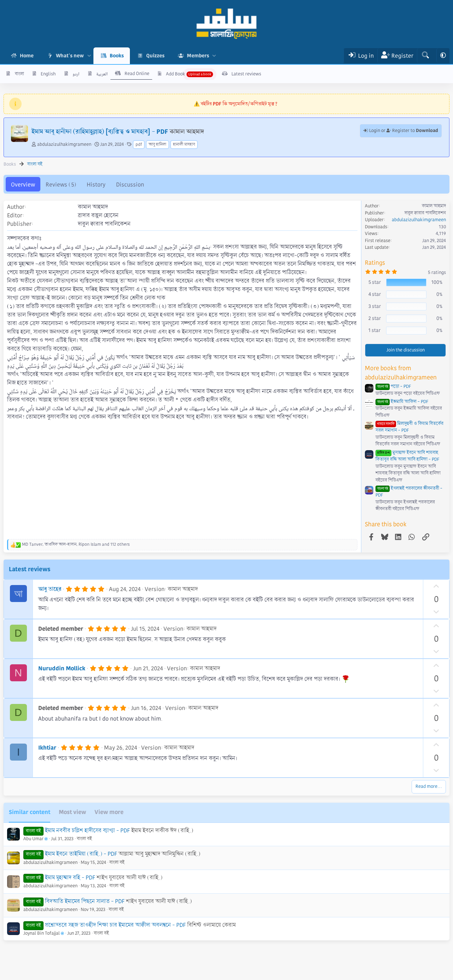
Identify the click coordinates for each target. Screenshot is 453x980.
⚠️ (235, 103)
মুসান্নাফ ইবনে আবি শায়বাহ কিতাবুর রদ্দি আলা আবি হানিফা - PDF (407, 456)
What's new (70, 55)
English (48, 74)
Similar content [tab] (29, 812)
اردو (76, 74)
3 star (374, 306)
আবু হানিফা (157, 145)
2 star (374, 318)
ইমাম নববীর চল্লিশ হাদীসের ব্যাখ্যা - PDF (87, 830)
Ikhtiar (47, 747)
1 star (374, 330)
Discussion (130, 184)
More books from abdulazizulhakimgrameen (401, 373)
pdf (139, 145)
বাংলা (19, 74)
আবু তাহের (49, 589)
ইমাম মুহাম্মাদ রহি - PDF (70, 877)
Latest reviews (246, 74)
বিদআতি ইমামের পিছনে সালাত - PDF (85, 901)
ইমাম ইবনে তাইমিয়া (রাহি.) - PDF (81, 854)
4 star (374, 294)
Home (27, 55)
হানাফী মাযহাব (184, 145)
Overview (23, 184)
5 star (374, 282)
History (96, 184)
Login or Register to (403, 130)
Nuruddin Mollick (61, 668)
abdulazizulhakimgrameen (64, 144)
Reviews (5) (61, 184)
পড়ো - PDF (394, 386)
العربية (102, 74)
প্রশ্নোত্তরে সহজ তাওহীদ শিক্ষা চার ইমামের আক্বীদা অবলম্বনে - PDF (115, 925)
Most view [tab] (72, 812)
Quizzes (155, 55)
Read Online (137, 73)
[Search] (425, 55)
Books (117, 55)
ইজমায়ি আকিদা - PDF (402, 402)
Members (198, 55)
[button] (89, 55)
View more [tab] (109, 812)
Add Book (175, 74)
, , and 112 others (76, 544)
